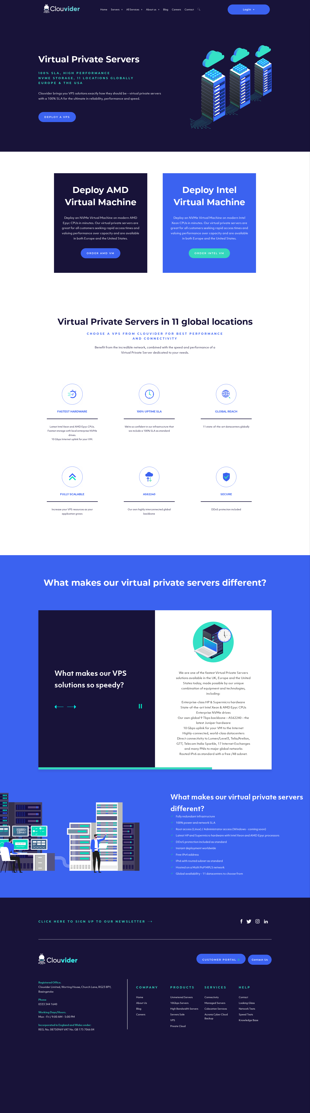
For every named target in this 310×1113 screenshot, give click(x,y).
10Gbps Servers (179, 1003)
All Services (132, 9)
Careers (176, 9)
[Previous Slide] (59, 707)
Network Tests (247, 1008)
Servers (115, 9)
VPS (172, 1020)
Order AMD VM (100, 253)
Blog (165, 9)
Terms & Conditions (228, 1077)
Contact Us (260, 959)
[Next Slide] (71, 707)
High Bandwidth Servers (184, 1008)
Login (247, 9)
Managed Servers (215, 1003)
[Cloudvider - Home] (62, 12)
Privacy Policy (257, 1077)
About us (151, 9)
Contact (189, 9)
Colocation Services (216, 1008)
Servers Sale (177, 1014)
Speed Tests (246, 1014)
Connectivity (212, 997)
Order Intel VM (209, 253)
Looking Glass (247, 1003)
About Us (141, 1003)
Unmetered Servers (181, 997)
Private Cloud (178, 1026)
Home (103, 9)
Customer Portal (220, 959)
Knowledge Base (248, 1020)
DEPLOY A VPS (57, 117)
